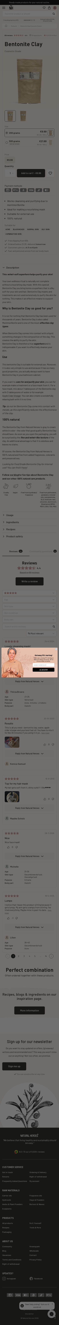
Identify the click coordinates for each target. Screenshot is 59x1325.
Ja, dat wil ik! (43, 670)
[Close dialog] (56, 649)
